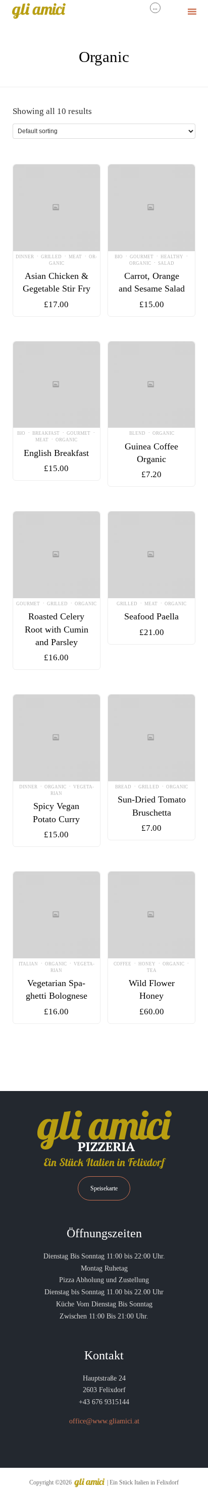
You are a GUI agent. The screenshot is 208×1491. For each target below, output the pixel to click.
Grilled (51, 256)
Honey (146, 963)
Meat (75, 256)
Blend (137, 433)
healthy (172, 256)
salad (166, 263)
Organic (140, 263)
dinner (25, 256)
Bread (123, 786)
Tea (152, 970)
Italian (28, 963)
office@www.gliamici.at (104, 1421)
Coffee (122, 963)
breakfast (46, 433)
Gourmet (141, 256)
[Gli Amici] (38, 11)
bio (119, 256)
